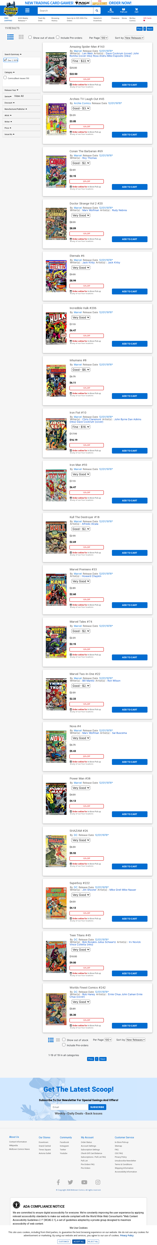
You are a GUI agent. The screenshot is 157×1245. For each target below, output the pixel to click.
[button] (27, 10)
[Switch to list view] (10, 37)
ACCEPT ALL (79, 1242)
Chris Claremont (91, 419)
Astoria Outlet (45, 1153)
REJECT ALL (93, 1242)
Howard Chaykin (91, 576)
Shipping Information (124, 1168)
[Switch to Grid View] (21, 37)
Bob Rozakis (89, 942)
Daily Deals (75, 1113)
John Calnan (128, 994)
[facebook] (58, 1183)
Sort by (119, 37)
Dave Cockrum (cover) (119, 53)
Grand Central (45, 1146)
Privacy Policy (121, 1157)
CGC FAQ (119, 1153)
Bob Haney (88, 994)
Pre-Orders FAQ (87, 1164)
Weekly (60, 1113)
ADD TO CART (129, 84)
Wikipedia (13, 1145)
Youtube (63, 1153)
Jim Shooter (89, 889)
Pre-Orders (85, 1168)
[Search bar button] (97, 10)
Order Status (86, 1142)
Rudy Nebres (119, 210)
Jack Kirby (88, 262)
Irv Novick (135, 942)
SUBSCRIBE (97, 1107)
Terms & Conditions (123, 1164)
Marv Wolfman (90, 210)
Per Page (94, 37)
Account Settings (88, 1146)
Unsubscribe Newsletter (125, 1161)
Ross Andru (99, 55)
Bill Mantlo (88, 680)
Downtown (43, 1142)
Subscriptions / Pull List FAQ (93, 1157)
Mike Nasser (129, 889)
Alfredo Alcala (90, 523)
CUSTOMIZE (64, 1242)
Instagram (64, 1146)
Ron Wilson (113, 680)
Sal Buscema (119, 732)
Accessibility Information (126, 1172)
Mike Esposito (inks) (119, 55)
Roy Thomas (89, 157)
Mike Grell (115, 889)
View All (19, 96)
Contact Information (18, 1142)
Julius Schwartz (107, 942)
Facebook (64, 1142)
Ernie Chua (114, 994)
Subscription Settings (90, 1149)
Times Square (45, 1149)
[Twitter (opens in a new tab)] (70, 1183)
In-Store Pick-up (121, 1142)
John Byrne (120, 419)
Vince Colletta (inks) (81, 944)
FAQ (117, 1149)
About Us (14, 1137)
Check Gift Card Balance (91, 1153)
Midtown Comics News (19, 1149)
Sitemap (118, 1146)
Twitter (63, 1149)
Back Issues (93, 1113)
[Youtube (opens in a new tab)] (84, 1183)
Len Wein (87, 53)
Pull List (84, 1161)
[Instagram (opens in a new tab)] (98, 1183)
